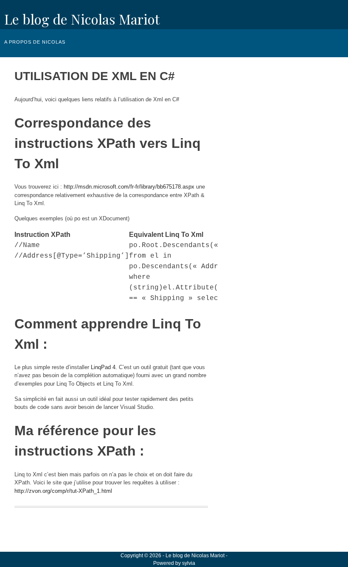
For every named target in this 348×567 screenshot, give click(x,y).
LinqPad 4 (103, 367)
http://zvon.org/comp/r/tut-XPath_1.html (63, 491)
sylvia (188, 563)
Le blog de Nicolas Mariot (82, 19)
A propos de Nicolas (34, 41)
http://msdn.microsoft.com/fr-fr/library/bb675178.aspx (129, 186)
